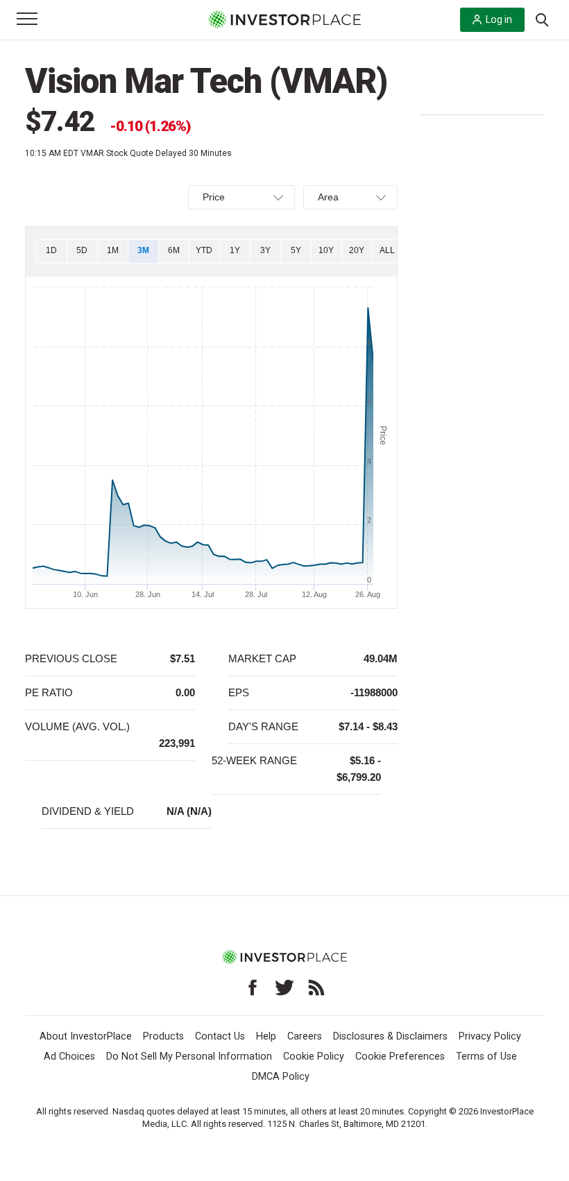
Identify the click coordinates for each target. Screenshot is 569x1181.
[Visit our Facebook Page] (252, 987)
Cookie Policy (313, 1056)
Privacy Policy (490, 1036)
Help (266, 1036)
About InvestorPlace (86, 1036)
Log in (499, 19)
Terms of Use (486, 1056)
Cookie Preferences (400, 1056)
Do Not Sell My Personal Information (189, 1056)
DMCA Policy (280, 1077)
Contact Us (220, 1036)
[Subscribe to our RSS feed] (316, 987)
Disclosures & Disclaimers (390, 1036)
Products (163, 1036)
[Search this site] (542, 19)
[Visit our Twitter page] (284, 987)
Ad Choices (69, 1056)
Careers (304, 1036)
